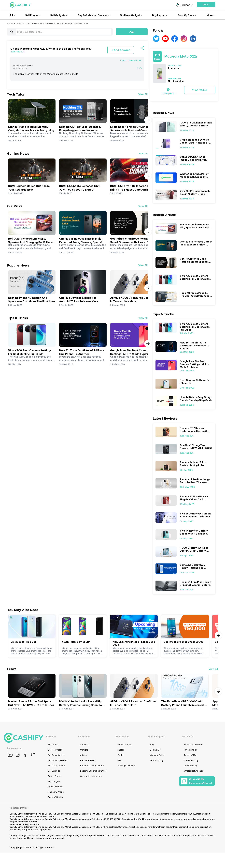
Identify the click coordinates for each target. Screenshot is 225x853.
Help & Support (157, 736)
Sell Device (122, 736)
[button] (206, 4)
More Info (187, 736)
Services (51, 736)
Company (84, 736)
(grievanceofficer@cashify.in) (24, 824)
